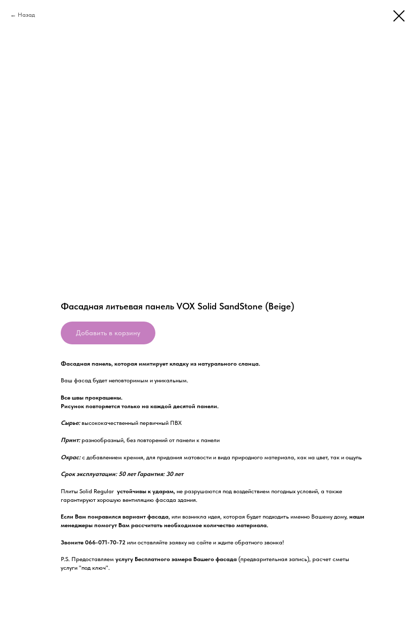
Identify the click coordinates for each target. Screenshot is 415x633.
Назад (26, 14)
